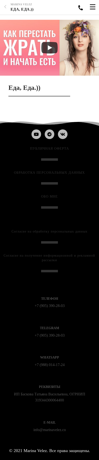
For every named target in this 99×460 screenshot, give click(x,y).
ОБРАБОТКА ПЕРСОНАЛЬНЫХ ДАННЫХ (49, 172)
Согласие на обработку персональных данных (49, 231)
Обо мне (49, 196)
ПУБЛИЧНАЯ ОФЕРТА (49, 148)
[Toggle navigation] (92, 7)
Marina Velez (21, 4)
